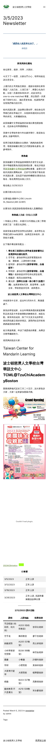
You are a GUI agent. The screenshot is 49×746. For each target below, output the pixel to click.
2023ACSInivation (10, 565)
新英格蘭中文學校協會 (15, 168)
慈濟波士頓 (40, 740)
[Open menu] (44, 7)
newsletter (29, 710)
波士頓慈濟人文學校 (22, 7)
